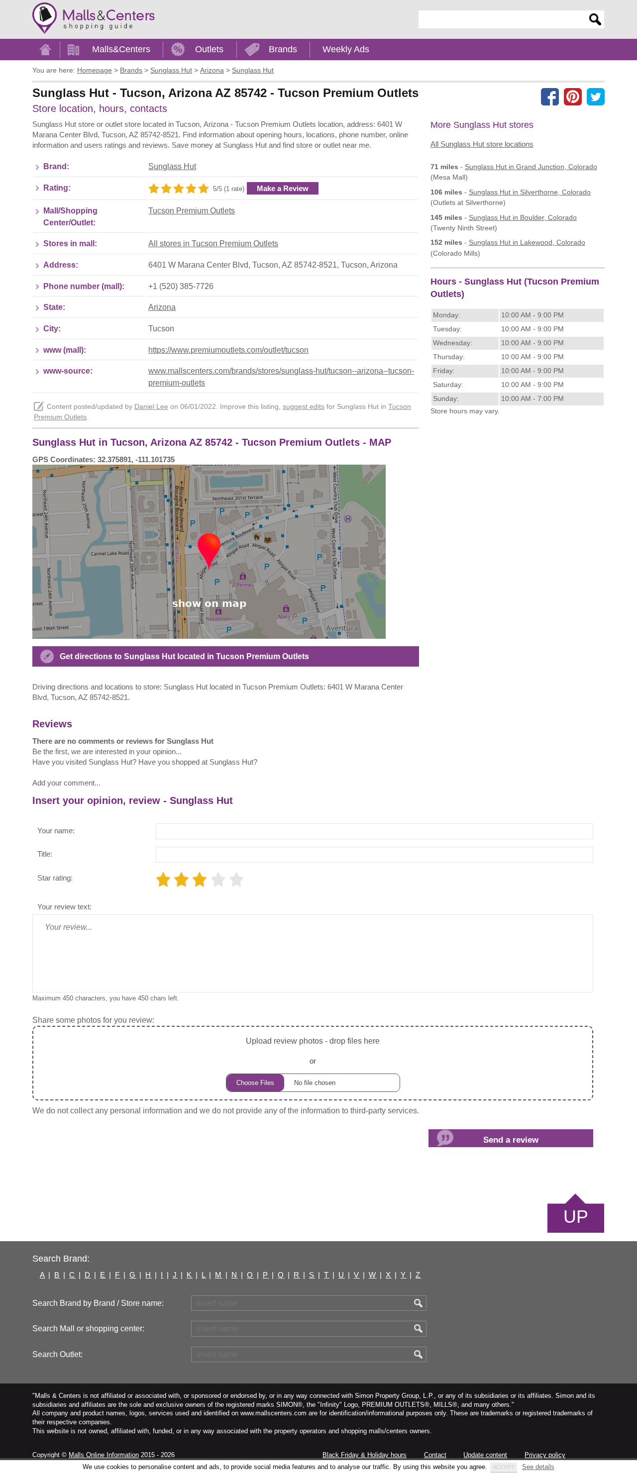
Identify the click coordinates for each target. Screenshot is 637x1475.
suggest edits (303, 406)
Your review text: (64, 906)
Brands (283, 49)
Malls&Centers (121, 49)
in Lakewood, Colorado (527, 242)
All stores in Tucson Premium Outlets (213, 243)
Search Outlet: (57, 1354)
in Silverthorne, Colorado (530, 192)
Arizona (162, 307)
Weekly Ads (345, 49)
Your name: (56, 830)
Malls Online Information (104, 1455)
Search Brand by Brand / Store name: (98, 1303)
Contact (435, 1455)
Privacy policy (545, 1455)
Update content (485, 1455)
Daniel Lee (151, 406)
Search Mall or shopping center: (88, 1328)
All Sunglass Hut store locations (481, 144)
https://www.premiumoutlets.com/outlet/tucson (228, 350)
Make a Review (283, 188)
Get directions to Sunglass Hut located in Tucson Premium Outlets (184, 656)
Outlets (209, 49)
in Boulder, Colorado (523, 217)
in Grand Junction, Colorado (531, 167)
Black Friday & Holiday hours (364, 1455)
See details (538, 1467)
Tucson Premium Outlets (191, 210)
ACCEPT (504, 1467)
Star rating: (55, 878)
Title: (44, 854)
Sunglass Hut (172, 166)
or (313, 1050)
